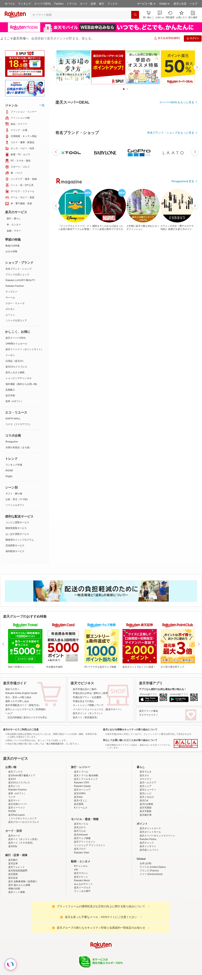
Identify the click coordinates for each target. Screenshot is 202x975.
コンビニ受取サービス (17, 522)
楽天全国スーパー (17, 804)
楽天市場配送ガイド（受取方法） (23, 705)
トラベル (71, 3)
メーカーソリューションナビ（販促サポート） (98, 709)
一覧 (42, 105)
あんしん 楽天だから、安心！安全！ (186, 743)
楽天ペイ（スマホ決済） (21, 842)
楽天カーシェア (82, 789)
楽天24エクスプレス (16, 366)
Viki (76, 869)
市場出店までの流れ (83, 701)
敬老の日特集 (13, 245)
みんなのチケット (83, 884)
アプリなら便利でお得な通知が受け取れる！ (162, 689)
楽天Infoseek (81, 834)
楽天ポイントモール (150, 832)
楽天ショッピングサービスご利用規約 (25, 709)
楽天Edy (12, 846)
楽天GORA (80, 793)
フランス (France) (149, 870)
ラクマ (11, 797)
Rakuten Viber (81, 852)
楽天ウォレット (16, 867)
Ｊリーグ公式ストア (16, 320)
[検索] (135, 15)
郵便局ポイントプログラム (20, 539)
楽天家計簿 (146, 815)
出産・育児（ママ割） (17, 499)
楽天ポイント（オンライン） (88, 713)
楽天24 (12, 779)
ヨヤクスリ (146, 779)
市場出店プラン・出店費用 (87, 697)
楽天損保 (13, 874)
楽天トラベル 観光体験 (86, 775)
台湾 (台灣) (145, 863)
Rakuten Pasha (148, 839)
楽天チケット (81, 877)
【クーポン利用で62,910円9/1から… (90, 325)
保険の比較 (14, 888)
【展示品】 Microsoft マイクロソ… (113, 325)
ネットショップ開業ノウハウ (88, 705)
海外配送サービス (15, 551)
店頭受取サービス (15, 545)
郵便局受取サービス (16, 528)
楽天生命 (13, 878)
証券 (93, 3)
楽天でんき (146, 771)
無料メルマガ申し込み (17, 701)
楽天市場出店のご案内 (84, 689)
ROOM (9, 470)
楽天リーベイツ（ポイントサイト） (24, 349)
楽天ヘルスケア (148, 782)
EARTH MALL (13, 418)
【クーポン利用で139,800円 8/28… (67, 325)
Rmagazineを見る (183, 462)
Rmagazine (12, 441)
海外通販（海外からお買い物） (22, 384)
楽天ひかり (80, 827)
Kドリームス (80, 807)
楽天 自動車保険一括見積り (22, 881)
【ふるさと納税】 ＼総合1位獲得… (180, 325)
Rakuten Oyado (82, 786)
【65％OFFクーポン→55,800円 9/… (135, 325)
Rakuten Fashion (15, 286)
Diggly (9, 476)
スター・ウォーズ (15, 303)
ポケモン (10, 309)
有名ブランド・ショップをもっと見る (170, 241)
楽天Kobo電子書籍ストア (21, 775)
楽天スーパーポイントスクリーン (157, 835)
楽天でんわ (80, 831)
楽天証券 (13, 863)
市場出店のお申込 (82, 693)
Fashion (58, 3)
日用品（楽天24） (15, 361)
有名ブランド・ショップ (19, 268)
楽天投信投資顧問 (17, 870)
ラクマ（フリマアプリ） (19, 424)
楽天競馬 (78, 804)
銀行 (101, 3)
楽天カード (14, 835)
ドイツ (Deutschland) (151, 874)
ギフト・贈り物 (14, 493)
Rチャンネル (81, 866)
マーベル (10, 297)
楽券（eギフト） (14, 401)
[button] (159, 15)
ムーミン (10, 314)
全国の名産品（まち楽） (19, 447)
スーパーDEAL (42, 3)
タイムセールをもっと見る (177, 350)
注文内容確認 (14, 717)
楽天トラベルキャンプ (86, 779)
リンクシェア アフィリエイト (89, 845)
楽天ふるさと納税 (15, 372)
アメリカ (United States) (153, 867)
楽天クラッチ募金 (148, 711)
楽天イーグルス (82, 887)
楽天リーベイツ (16, 807)
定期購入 (10, 389)
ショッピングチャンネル (19, 378)
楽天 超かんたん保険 (19, 885)
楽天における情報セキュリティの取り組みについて (130, 729)
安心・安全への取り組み (18, 697)
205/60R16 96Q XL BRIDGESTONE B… (158, 325)
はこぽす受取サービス (17, 534)
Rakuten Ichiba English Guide (21, 693)
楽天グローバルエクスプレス (23, 822)
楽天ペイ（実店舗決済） (86, 717)
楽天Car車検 (146, 804)
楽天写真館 (146, 807)
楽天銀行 (13, 860)
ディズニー (11, 291)
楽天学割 (10, 395)
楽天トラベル (81, 771)
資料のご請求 (101, 693)
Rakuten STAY (81, 782)
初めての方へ (12, 689)
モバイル (10, 3)
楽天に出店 (180, 3)
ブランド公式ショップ (17, 274)
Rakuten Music (82, 880)
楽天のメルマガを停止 (35, 717)
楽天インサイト (148, 846)
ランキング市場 (14, 464)
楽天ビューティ (148, 789)
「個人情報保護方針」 (55, 743)
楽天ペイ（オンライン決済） (23, 839)
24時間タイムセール (16, 343)
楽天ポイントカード (150, 828)
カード (84, 3)
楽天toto (78, 797)
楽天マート (14, 800)
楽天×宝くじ (80, 800)
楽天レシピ (146, 793)
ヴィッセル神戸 (82, 891)
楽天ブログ (80, 849)
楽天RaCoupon (16, 815)
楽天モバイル (81, 823)
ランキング (24, 3)
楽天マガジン (81, 873)
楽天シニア (146, 786)
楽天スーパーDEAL (16, 338)
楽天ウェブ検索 (82, 838)
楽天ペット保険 (16, 892)
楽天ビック (14, 786)
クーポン (10, 355)
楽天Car (144, 800)
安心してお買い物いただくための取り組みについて (130, 740)
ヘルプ (193, 3)
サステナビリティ (148, 714)
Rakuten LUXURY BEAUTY (20, 280)
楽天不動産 (146, 811)
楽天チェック (147, 842)
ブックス (112, 3)
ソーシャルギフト (15, 505)
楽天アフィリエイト (84, 841)
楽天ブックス (15, 771)
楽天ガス (144, 775)
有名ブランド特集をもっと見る (174, 410)
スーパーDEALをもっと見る (176, 102)
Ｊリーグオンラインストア (22, 818)
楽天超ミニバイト (149, 849)
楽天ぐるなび (147, 797)
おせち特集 (11, 251)
